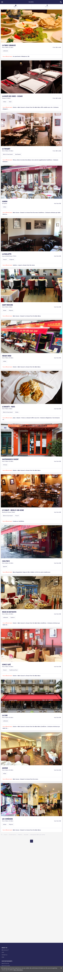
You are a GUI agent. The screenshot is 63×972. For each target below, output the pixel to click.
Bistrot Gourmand (8, 154)
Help (3, 957)
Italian (4, 310)
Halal (10, 101)
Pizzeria (11, 310)
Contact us (4, 954)
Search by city (5, 963)
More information (18, 970)
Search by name (6, 965)
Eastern (13, 617)
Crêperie (11, 259)
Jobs (3, 952)
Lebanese (5, 51)
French (5, 259)
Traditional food (13, 670)
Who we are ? (5, 950)
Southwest (18, 154)
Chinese (5, 464)
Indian (4, 101)
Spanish (5, 566)
